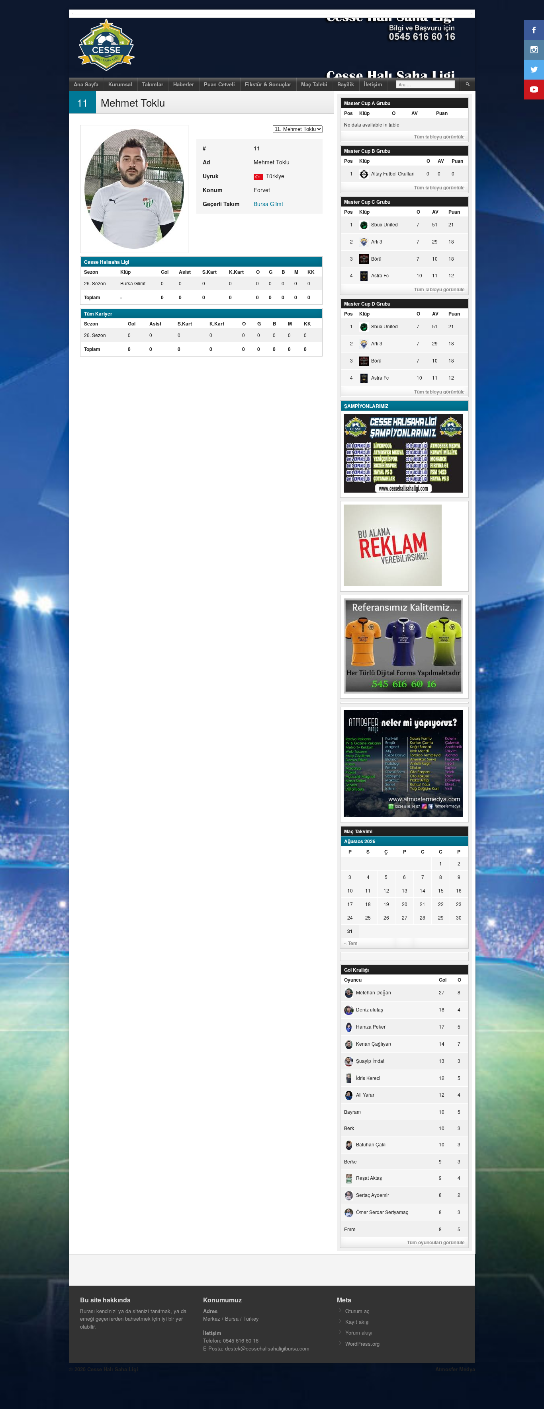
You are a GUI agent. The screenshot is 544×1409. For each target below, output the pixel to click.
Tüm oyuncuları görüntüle (436, 1242)
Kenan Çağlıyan (373, 1043)
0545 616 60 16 (240, 1340)
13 (404, 890)
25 (368, 917)
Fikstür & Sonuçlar (268, 84)
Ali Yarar (365, 1094)
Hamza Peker (370, 1026)
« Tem (351, 943)
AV (414, 113)
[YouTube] (534, 89)
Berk (349, 1127)
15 (441, 890)
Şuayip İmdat (370, 1060)
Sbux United (384, 224)
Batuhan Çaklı (371, 1144)
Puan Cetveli (219, 84)
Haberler (183, 84)
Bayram (352, 1111)
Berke (350, 1161)
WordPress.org (362, 1343)
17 (350, 903)
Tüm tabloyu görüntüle (439, 136)
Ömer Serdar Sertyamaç (382, 1211)
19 (386, 903)
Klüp (364, 113)
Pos (348, 113)
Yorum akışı (358, 1332)
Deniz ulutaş (369, 1009)
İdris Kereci (368, 1077)
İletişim (373, 84)
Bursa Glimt (268, 204)
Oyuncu (353, 979)
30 (459, 917)
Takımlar (152, 84)
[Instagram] (534, 50)
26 (386, 917)
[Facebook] (534, 30)
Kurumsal (120, 84)
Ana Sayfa (86, 84)
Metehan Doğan (373, 992)
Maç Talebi (314, 84)
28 (422, 917)
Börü (376, 258)
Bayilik (345, 84)
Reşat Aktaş (369, 1177)
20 (404, 903)
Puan (442, 113)
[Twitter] (534, 70)
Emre (350, 1229)
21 (422, 903)
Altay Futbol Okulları (393, 173)
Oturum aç (357, 1311)
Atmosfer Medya (455, 1369)
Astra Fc (380, 275)
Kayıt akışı (357, 1321)
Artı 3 (376, 241)
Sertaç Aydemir (372, 1194)
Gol (442, 979)
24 (350, 917)
